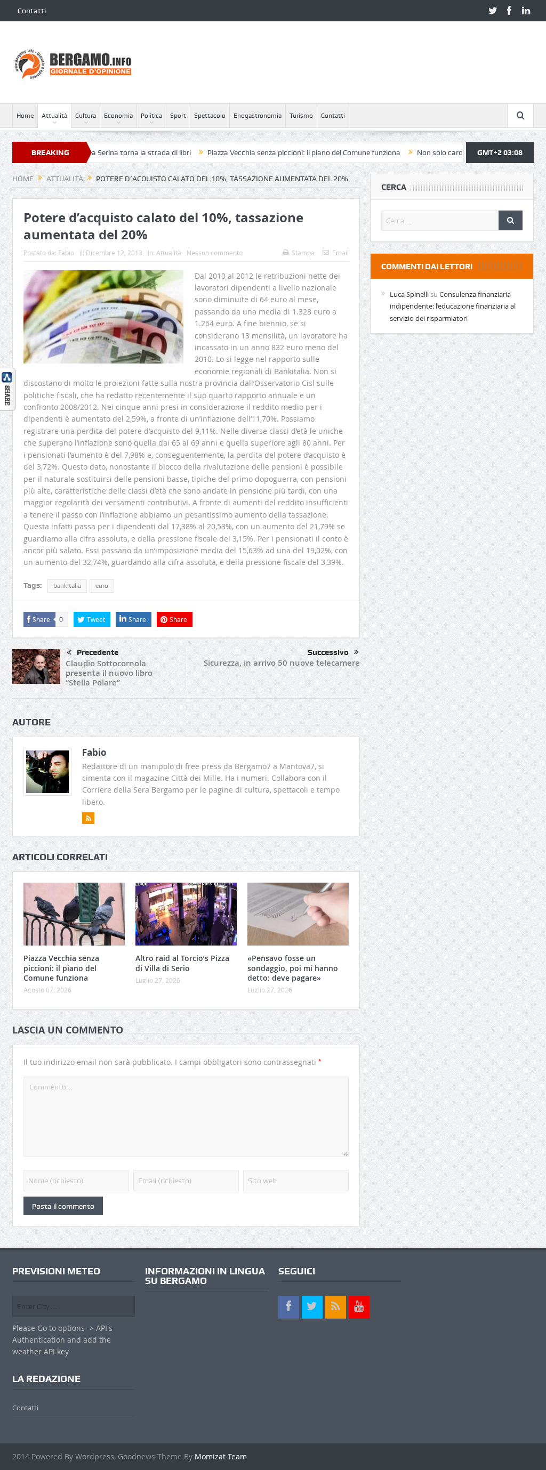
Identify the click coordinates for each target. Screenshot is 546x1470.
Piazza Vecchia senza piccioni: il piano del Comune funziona (268, 152)
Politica (151, 115)
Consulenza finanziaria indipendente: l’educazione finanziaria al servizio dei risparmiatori (453, 306)
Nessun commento (215, 252)
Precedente (97, 652)
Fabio (66, 252)
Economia (118, 115)
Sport (178, 115)
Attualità (54, 115)
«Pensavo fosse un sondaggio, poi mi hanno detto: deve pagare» (292, 967)
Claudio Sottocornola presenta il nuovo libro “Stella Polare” (109, 673)
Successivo (328, 652)
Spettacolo (210, 115)
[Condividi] (8, 388)
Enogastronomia (258, 115)
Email (340, 252)
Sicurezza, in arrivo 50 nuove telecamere (282, 662)
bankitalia (67, 585)
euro (101, 585)
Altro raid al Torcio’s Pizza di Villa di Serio (182, 963)
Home (25, 115)
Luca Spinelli (409, 294)
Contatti (32, 10)
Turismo (301, 115)
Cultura (85, 115)
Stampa (303, 252)
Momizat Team (221, 1456)
